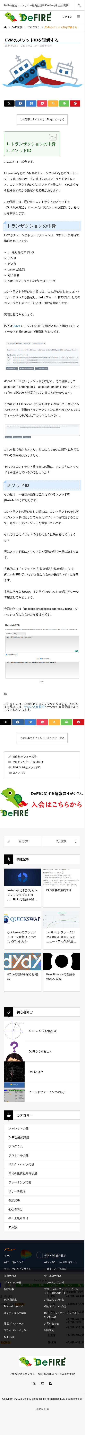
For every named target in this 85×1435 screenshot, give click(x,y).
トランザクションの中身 (33, 144)
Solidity (23, 767)
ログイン (67, 16)
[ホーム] (5, 27)
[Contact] (42, 1383)
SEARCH (79, 5)
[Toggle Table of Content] (51, 137)
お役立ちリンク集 (54, 1299)
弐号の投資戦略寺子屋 (22, 1173)
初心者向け (15, 1209)
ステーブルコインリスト (17, 1269)
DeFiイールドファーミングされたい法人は (61, 1315)
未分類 (12, 1227)
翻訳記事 (14, 1200)
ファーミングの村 (19, 1182)
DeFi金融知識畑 (18, 1137)
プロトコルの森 (18, 1155)
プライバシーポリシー (16, 1330)
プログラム (26, 45)
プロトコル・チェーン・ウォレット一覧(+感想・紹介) (61, 1291)
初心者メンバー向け (55, 1306)
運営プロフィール (14, 1323)
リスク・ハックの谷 (21, 1164)
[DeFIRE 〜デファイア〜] (27, 17)
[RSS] (50, 1383)
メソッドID (21, 150)
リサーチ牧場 (17, 1191)
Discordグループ (13, 1306)
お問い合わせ (51, 1323)
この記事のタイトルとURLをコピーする (42, 119)
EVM (15, 767)
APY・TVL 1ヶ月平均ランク (60, 1262)
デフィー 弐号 (28, 756)
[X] (34, 1383)
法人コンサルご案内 (15, 1313)
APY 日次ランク (14, 1262)
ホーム (7, 1255)
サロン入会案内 (34, 706)
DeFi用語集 (10, 1299)
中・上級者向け (43, 45)
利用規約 (49, 1330)
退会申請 (9, 1337)
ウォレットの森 (18, 1128)
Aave (17, 325)
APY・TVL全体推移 (55, 1255)
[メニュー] (78, 17)
